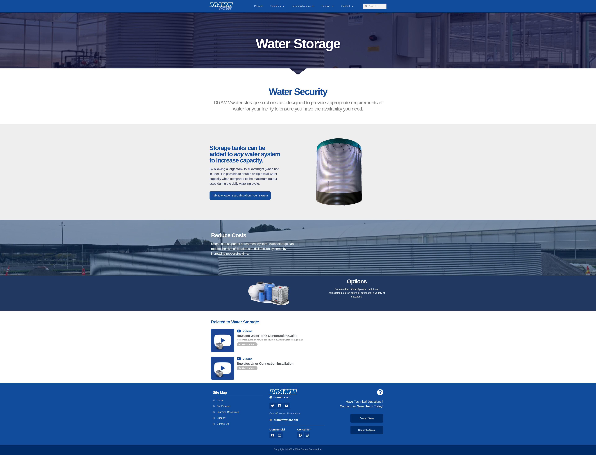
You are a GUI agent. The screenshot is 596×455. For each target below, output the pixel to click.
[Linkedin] (279, 406)
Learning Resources (303, 6)
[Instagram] (279, 435)
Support (325, 6)
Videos (248, 331)
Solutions (275, 6)
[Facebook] (272, 435)
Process (258, 6)
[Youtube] (286, 406)
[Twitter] (272, 406)
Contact (345, 6)
